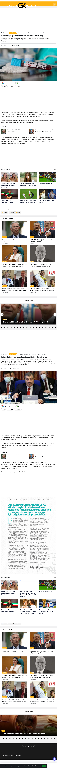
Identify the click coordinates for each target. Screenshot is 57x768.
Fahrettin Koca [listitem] (6, 623)
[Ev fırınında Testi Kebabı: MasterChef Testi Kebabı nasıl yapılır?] (28, 725)
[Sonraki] (55, 314)
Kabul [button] (44, 766)
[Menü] (2, 4)
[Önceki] (2, 314)
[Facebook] (24, 746)
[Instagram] (33, 746)
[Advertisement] (28, 20)
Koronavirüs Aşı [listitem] (16, 623)
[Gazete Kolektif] (22, 5)
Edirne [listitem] (12, 212)
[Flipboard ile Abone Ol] (19, 83)
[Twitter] (28, 746)
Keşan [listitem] (18, 212)
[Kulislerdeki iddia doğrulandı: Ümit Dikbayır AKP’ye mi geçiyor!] (42, 131)
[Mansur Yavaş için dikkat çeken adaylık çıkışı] (14, 131)
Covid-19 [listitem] (4, 212)
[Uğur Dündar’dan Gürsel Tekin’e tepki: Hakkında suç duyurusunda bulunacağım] (14, 281)
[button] (54, 4)
